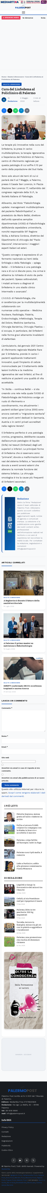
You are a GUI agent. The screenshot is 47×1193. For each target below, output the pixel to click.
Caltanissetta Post (30, 1175)
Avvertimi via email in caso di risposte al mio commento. (21, 769)
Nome (5, 736)
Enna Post (10, 1178)
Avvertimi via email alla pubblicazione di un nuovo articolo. (23, 779)
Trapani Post (11, 1180)
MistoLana (31, 1183)
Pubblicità (6, 1146)
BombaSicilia (21, 1183)
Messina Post (30, 1178)
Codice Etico (7, 1150)
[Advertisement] (23, 44)
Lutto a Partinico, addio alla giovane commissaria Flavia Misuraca (29, 866)
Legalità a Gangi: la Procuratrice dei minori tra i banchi (29, 887)
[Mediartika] (23, 2)
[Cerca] (43, 7)
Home (4, 77)
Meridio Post (20, 1178)
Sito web (5, 758)
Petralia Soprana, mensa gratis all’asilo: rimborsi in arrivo (29, 816)
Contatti (5, 1132)
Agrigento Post (16, 1175)
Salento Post (22, 1180)
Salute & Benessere (16, 77)
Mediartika (6, 1169)
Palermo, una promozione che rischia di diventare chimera (29, 940)
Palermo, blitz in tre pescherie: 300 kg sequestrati (26, 912)
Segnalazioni (7, 1141)
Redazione (12, 101)
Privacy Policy (8, 1127)
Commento (7, 708)
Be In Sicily (11, 1183)
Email (5, 747)
